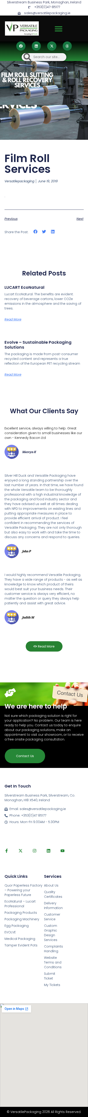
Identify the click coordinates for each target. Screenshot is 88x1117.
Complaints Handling (53, 948)
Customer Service (52, 916)
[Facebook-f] (7, 851)
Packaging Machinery (22, 919)
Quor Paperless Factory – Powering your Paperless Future (23, 890)
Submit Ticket (49, 976)
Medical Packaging (20, 938)
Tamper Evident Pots (21, 945)
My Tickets (52, 985)
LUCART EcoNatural (24, 287)
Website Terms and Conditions (53, 962)
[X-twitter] (21, 851)
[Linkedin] (48, 851)
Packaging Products (21, 912)
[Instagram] (34, 851)
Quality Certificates (53, 894)
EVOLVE (10, 932)
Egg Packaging (17, 925)
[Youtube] (62, 851)
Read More (13, 319)
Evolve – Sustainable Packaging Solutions (38, 344)
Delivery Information (53, 905)
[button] (58, 29)
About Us (51, 885)
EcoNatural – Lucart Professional (20, 903)
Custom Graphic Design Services (50, 932)
